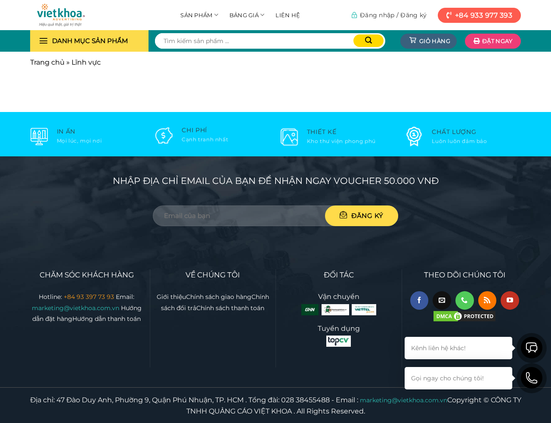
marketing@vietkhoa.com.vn (76, 308)
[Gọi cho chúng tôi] (464, 300)
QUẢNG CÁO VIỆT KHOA (250, 411)
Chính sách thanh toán (230, 308)
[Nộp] (368, 40)
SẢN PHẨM (196, 15)
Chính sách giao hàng (218, 296)
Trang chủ (47, 62)
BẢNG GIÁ (244, 15)
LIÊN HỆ (288, 15)
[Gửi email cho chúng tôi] (442, 300)
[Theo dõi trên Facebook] (419, 300)
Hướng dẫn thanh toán (106, 318)
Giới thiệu (171, 296)
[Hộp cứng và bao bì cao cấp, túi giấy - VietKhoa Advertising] (73, 15)
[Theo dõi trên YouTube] (510, 300)
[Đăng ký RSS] (487, 300)
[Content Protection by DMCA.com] (464, 315)
